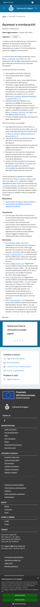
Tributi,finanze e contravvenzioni (15, 488)
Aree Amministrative (11, 432)
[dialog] (20, 591)
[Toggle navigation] (4, 8)
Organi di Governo (10, 429)
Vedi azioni (5, 317)
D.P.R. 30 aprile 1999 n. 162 (14, 243)
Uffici (6, 435)
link (2, 591)
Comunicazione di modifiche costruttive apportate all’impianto (18, 205)
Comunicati (8, 509)
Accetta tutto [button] (20, 595)
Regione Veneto (8, 2)
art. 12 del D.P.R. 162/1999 (14, 59)
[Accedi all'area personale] (32, 2)
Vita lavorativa (9, 463)
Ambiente (7, 491)
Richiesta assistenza (11, 566)
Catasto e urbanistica (11, 469)
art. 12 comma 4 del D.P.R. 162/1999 (19, 184)
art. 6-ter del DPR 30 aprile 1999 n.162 (20, 129)
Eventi (6, 524)
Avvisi (6, 512)
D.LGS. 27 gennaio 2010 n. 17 (15, 254)
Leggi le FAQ (8, 563)
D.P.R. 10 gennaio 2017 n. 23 (14, 300)
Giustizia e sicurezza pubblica (14, 485)
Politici (6, 442)
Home (4, 16)
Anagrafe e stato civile (11, 457)
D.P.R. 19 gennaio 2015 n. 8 (14, 277)
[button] (20, 604)
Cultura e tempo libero (11, 460)
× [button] (38, 578)
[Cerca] (36, 8)
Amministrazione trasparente (14, 575)
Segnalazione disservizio (12, 560)
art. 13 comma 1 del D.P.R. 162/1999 (20, 112)
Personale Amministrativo (13, 445)
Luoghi (6, 521)
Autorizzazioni (9, 497)
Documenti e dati (10, 448)
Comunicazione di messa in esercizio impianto (20, 202)
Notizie (6, 506)
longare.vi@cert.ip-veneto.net (14, 546)
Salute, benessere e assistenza (14, 494)
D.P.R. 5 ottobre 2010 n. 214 (14, 263)
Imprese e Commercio (11, 466)
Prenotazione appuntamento (13, 557)
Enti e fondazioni (10, 439)
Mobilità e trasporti (10, 472)
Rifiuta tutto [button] (20, 600)
